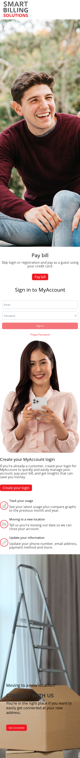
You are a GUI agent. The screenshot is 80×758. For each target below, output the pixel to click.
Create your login (16, 488)
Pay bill (40, 277)
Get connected (16, 727)
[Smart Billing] (16, 9)
